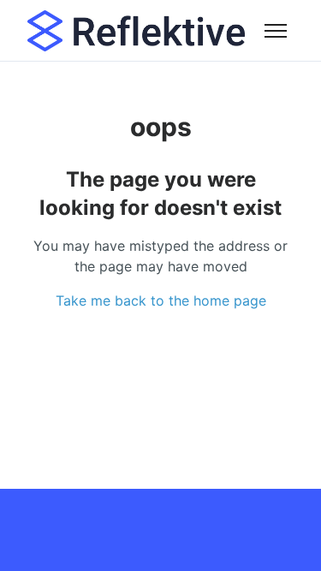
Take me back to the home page (161, 300)
